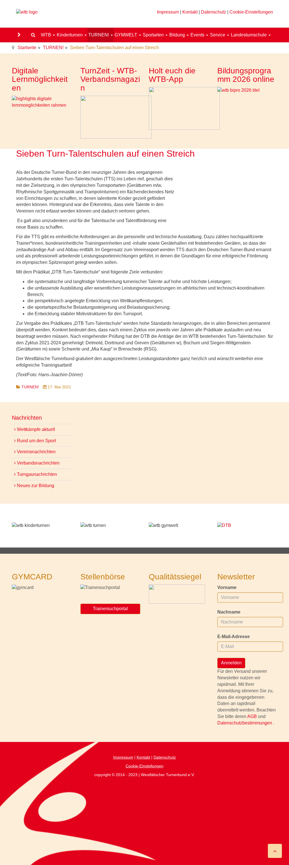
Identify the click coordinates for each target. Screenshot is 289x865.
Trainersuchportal (110, 608)
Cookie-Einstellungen (251, 12)
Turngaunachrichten (36, 474)
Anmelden (231, 662)
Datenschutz (213, 12)
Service (218, 34)
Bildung (177, 34)
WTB (46, 34)
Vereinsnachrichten (36, 451)
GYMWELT (126, 34)
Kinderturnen (70, 34)
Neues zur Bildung (35, 485)
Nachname (228, 612)
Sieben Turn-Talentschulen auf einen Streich (105, 153)
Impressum (168, 12)
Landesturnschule (249, 34)
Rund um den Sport (36, 440)
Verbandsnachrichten (38, 463)
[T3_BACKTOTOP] (275, 851)
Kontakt (190, 12)
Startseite (26, 47)
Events (198, 34)
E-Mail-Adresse (233, 636)
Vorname (227, 587)
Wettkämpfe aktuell (35, 429)
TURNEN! (99, 34)
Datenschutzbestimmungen (245, 723)
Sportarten (154, 34)
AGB (252, 716)
